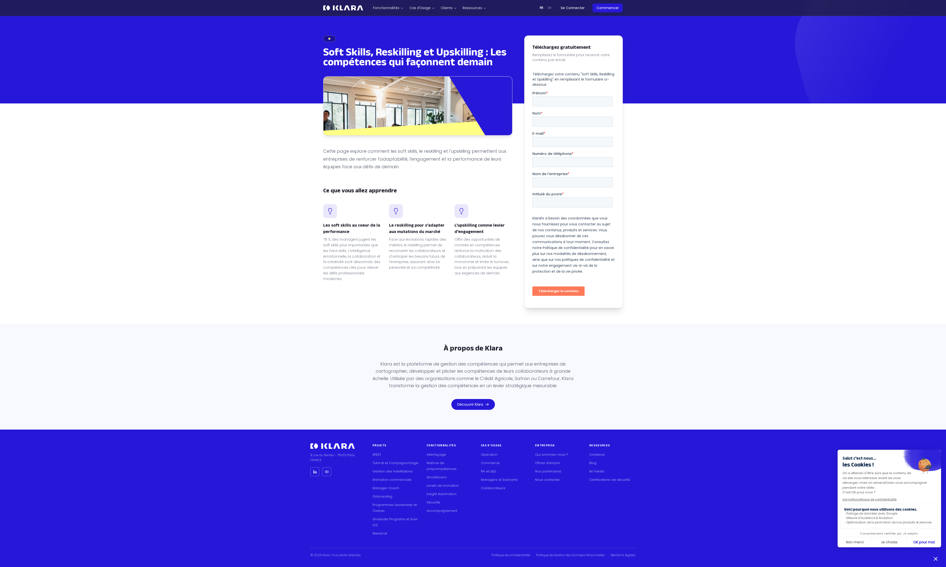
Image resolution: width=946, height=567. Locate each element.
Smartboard (436, 477)
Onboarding (382, 496)
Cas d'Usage (420, 7)
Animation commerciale (391, 480)
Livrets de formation (443, 486)
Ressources (472, 7)
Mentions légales (623, 555)
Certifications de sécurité (609, 480)
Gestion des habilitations (392, 471)
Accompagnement (442, 511)
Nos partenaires (548, 471)
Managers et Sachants (499, 480)
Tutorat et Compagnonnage (395, 463)
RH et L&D (488, 471)
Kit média (596, 471)
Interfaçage (436, 454)
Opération (489, 454)
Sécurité (433, 502)
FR (541, 8)
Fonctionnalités (386, 7)
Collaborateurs (493, 488)
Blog (592, 463)
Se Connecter (573, 7)
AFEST (376, 454)
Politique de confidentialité (510, 555)
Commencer (607, 7)
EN (549, 8)
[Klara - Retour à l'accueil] (343, 7)
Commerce (490, 463)
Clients (447, 7)
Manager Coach (385, 488)
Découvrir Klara (470, 404)
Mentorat (379, 533)
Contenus (597, 454)
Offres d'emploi (547, 463)
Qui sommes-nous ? (551, 454)
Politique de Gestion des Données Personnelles (570, 555)
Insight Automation (441, 494)
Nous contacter (547, 480)
